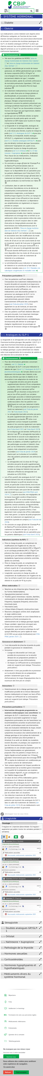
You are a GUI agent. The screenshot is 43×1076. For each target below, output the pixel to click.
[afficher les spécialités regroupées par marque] (3, 837)
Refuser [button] (8, 1072)
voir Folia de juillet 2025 (19, 304)
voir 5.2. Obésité (17, 364)
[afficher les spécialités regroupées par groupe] (9, 837)
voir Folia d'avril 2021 (16, 429)
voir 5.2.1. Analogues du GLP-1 (20, 133)
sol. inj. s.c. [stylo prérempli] (10, 846)
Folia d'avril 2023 (33, 429)
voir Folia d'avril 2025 (31, 534)
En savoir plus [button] (9, 1067)
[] (10, 844)
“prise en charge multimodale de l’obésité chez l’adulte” (22, 59)
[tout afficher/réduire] (39, 841)
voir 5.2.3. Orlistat (19, 151)
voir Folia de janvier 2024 (25, 452)
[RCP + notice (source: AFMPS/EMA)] (6, 849)
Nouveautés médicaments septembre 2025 (22, 855)
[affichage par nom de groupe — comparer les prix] (3, 849)
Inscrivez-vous (11, 1057)
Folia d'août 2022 (20, 412)
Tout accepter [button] (21, 1072)
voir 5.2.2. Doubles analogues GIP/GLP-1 (20, 141)
